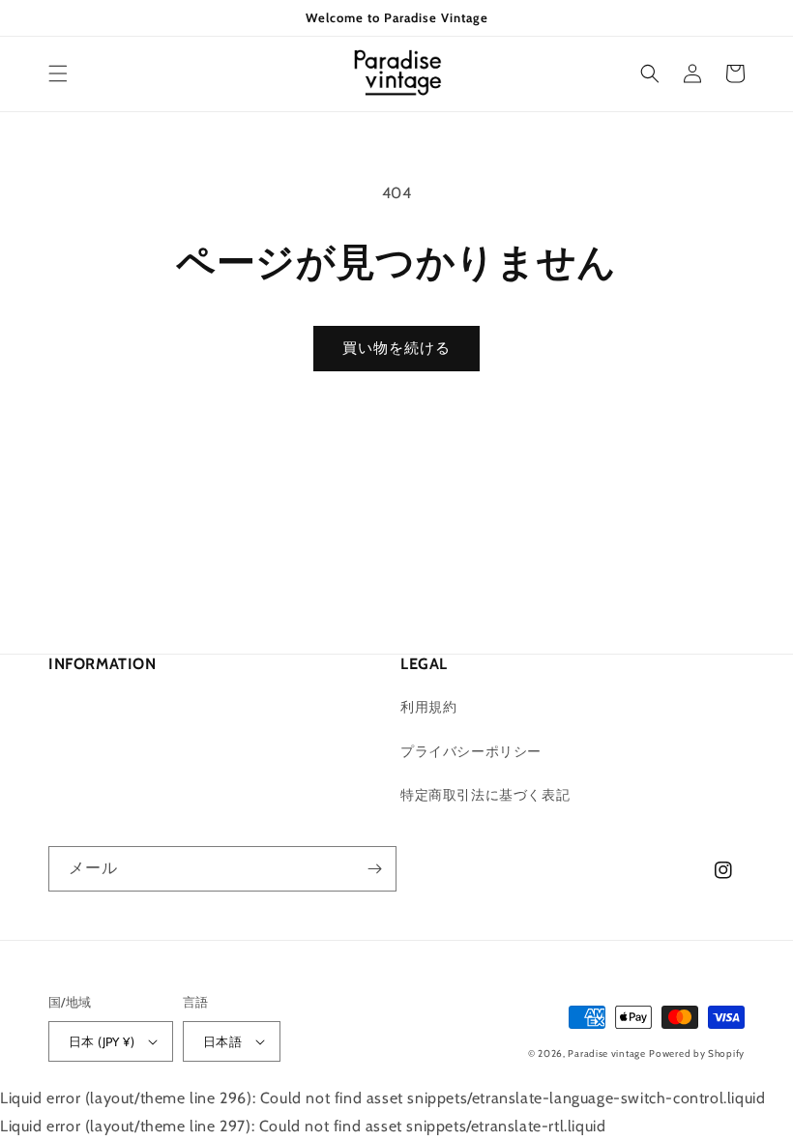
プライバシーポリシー (471, 751)
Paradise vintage (606, 1053)
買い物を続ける (396, 348)
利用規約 (428, 707)
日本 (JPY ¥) (101, 1041)
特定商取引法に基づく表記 (485, 795)
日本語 (222, 1041)
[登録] (374, 869)
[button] (58, 73)
